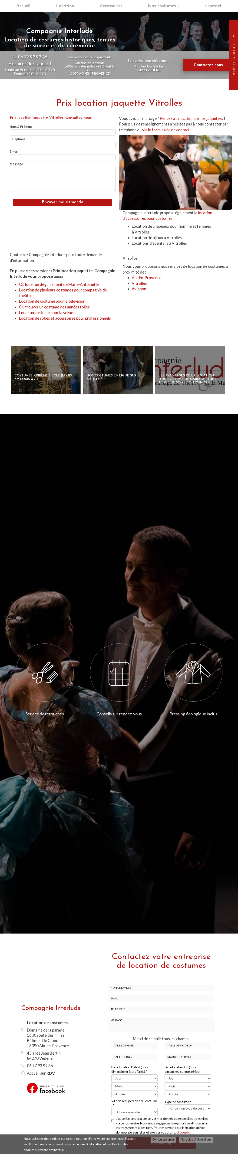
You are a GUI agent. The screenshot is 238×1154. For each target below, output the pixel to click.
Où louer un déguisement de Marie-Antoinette (59, 284)
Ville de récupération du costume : (134, 1103)
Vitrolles (139, 283)
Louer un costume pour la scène (46, 312)
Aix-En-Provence (146, 277)
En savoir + (46, 370)
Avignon (139, 288)
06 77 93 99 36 (32, 56)
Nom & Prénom (21, 127)
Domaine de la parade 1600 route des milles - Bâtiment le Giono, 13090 (89, 68)
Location (65, 6)
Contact (213, 6)
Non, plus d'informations (196, 1139)
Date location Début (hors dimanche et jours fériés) (129, 1069)
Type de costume (178, 1102)
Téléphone (18, 139)
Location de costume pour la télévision (52, 301)
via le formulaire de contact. (166, 129)
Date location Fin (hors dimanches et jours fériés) (183, 1069)
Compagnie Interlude (51, 1008)
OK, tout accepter (163, 1139)
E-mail (14, 151)
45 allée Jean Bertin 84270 (149, 68)
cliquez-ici (183, 1132)
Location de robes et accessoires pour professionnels (65, 318)
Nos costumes (162, 6)
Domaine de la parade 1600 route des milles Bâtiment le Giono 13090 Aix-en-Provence (48, 1038)
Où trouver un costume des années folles (54, 307)
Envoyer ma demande (62, 202)
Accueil (23, 6)
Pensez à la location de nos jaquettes (192, 118)
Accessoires (111, 6)
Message (16, 164)
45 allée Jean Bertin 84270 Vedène (44, 1056)
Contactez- (208, 65)
